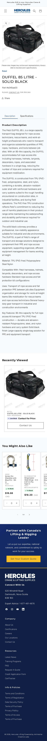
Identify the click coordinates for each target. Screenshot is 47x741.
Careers (8, 633)
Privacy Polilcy (11, 710)
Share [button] (7, 98)
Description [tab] (10, 116)
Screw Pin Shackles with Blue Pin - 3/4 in (10, 479)
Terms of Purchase (13, 706)
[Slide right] (29, 514)
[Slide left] (17, 514)
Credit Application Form (15, 674)
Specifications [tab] (26, 116)
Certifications (11, 629)
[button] (6, 11)
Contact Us (26, 425)
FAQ (7, 665)
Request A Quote (12, 670)
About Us (9, 625)
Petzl (4, 71)
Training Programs (13, 661)
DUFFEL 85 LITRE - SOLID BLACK (20, 413)
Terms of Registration (14, 698)
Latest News (10, 657)
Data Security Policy (14, 702)
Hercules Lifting (17, 734)
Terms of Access (12, 715)
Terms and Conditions (14, 693)
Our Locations (11, 638)
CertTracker (10, 678)
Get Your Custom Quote (23, 559)
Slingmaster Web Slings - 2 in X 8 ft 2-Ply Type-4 (31, 481)
